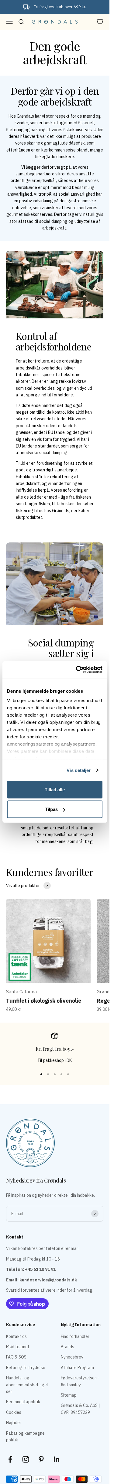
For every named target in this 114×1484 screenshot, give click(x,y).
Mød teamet (17, 1346)
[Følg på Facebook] (10, 1459)
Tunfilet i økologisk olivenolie (43, 1000)
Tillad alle (55, 789)
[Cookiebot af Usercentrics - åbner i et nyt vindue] (77, 670)
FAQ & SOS (16, 1357)
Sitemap (69, 1395)
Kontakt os (16, 1336)
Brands (67, 1346)
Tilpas (51, 809)
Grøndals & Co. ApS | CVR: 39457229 (80, 1409)
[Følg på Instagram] (26, 1459)
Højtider (13, 1422)
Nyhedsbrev (72, 1357)
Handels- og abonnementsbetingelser (27, 1384)
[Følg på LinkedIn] (57, 1459)
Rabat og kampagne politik (25, 1436)
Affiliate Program (77, 1367)
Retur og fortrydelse (25, 1367)
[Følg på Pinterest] (41, 1459)
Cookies (13, 1412)
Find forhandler (75, 1336)
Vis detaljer (79, 770)
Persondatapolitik (23, 1401)
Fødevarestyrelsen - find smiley (80, 1381)
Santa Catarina (21, 991)
